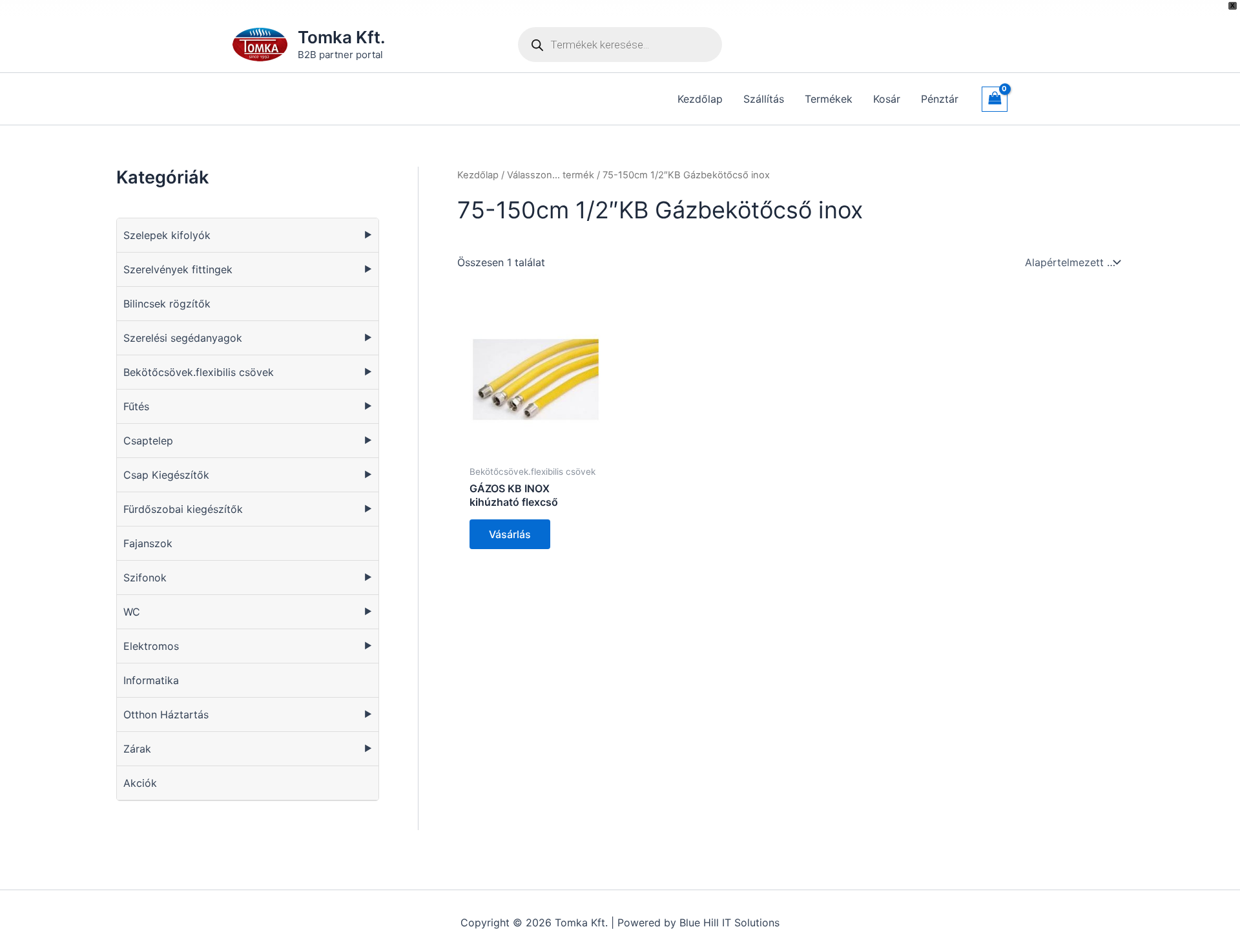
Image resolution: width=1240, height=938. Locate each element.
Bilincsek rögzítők (167, 303)
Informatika (151, 680)
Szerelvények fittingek (177, 269)
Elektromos (151, 646)
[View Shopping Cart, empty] (995, 99)
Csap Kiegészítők (166, 474)
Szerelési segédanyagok (182, 337)
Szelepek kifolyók (167, 235)
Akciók (140, 782)
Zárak (137, 748)
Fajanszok (147, 543)
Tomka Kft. (342, 37)
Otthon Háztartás (166, 714)
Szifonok (145, 577)
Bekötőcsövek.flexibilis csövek (198, 372)
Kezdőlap (478, 175)
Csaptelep (148, 440)
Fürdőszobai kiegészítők (183, 509)
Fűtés (136, 406)
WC (131, 611)
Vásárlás (510, 534)
